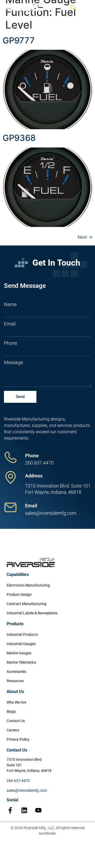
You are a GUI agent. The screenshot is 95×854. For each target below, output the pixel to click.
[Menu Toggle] (85, 8)
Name (10, 304)
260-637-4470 (18, 781)
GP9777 (19, 40)
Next (85, 237)
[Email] (10, 507)
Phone (10, 343)
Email (10, 323)
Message (13, 362)
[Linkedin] (24, 810)
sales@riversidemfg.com (27, 790)
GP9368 (19, 138)
